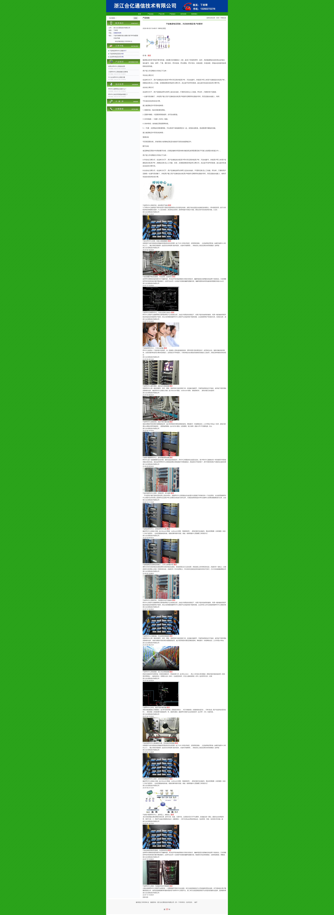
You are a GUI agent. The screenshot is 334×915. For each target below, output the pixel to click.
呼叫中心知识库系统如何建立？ (118, 94)
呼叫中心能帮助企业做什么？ (117, 89)
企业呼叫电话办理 (115, 57)
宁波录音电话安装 (115, 54)
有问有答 (183, 14)
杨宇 (195, 902)
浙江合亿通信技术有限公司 (151, 212)
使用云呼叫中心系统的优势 (116, 66)
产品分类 (161, 14)
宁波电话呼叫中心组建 (117, 51)
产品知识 (172, 14)
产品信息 (151, 14)
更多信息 (145, 897)
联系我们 (194, 14)
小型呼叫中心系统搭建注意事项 (118, 72)
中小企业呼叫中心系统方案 (116, 77)
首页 (139, 14)
